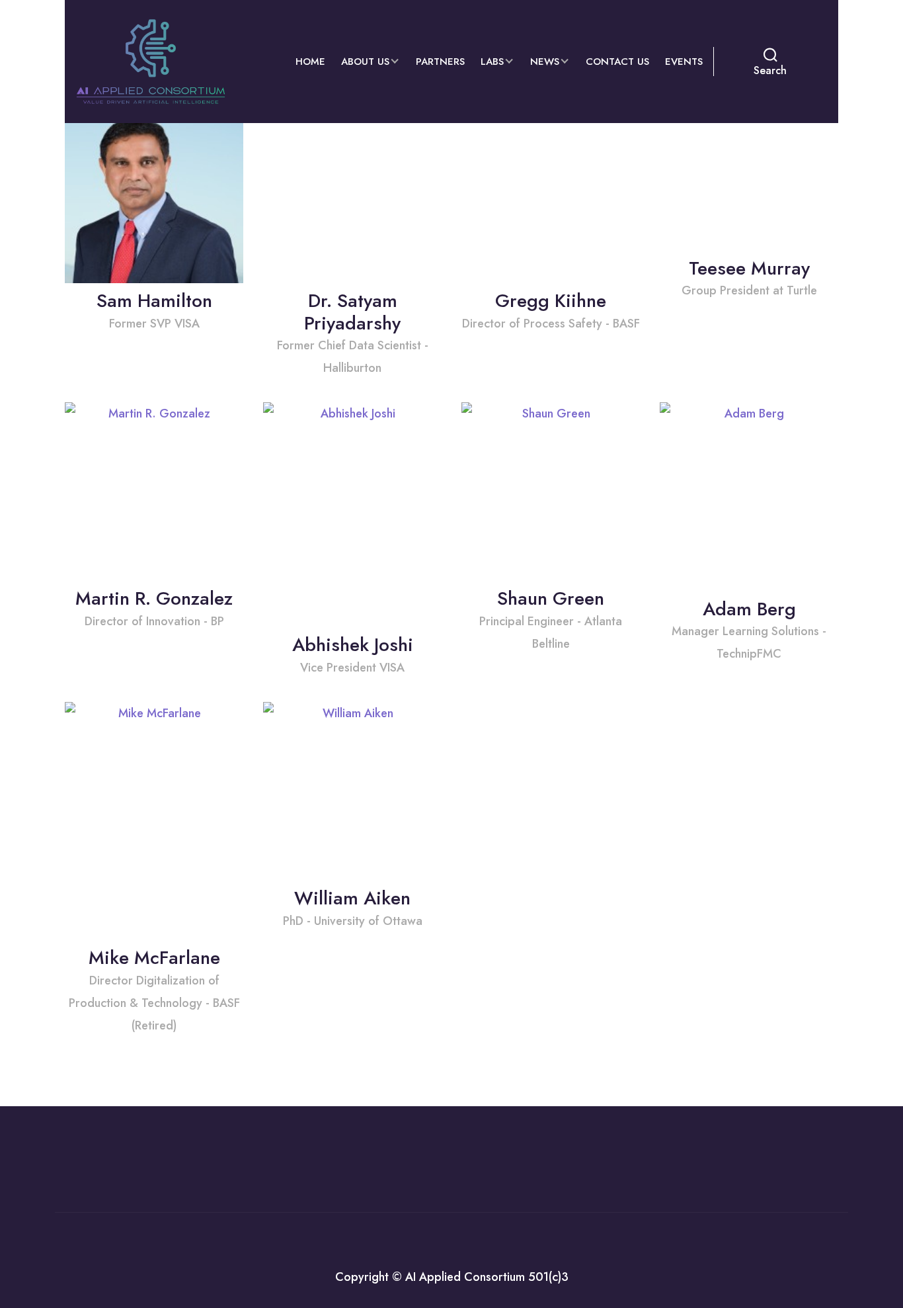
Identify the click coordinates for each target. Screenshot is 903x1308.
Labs (492, 61)
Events (684, 61)
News (544, 61)
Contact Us (617, 61)
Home (310, 61)
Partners (440, 61)
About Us (365, 61)
